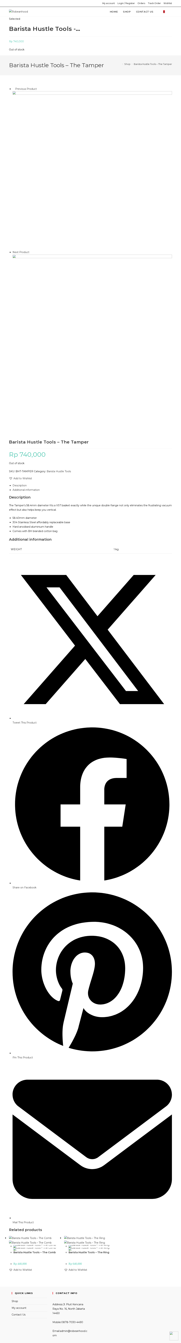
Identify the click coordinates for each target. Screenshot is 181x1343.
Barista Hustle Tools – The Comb (34, 1252)
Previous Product (26, 88)
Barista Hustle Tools (59, 471)
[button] (20, 478)
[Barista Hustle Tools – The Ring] (92, 170)
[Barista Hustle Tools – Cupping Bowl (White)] (92, 333)
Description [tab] (20, 485)
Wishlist (168, 3)
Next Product (21, 252)
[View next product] (31, 252)
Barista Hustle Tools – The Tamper (153, 64)
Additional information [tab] (26, 489)
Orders (141, 3)
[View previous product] (13, 88)
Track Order (154, 3)
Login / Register (126, 3)
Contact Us (18, 1314)
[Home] (120, 64)
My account (108, 3)
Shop (15, 1301)
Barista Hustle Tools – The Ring (89, 1252)
